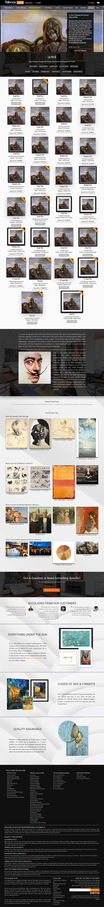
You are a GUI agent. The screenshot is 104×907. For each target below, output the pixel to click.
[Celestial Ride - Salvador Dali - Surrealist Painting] (87, 437)
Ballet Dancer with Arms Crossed (87, 535)
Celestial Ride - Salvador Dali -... (87, 458)
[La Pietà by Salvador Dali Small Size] (16, 86)
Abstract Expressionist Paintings (15, 797)
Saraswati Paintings (35, 787)
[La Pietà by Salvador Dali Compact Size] (88, 87)
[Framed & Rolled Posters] (22, 847)
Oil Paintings (59, 404)
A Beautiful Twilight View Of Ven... (16, 557)
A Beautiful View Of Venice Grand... (40, 556)
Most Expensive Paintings (37, 805)
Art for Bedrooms (58, 777)
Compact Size (88, 97)
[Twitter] (91, 893)
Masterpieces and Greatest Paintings (40, 804)
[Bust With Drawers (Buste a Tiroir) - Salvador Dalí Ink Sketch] (40, 433)
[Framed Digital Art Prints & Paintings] (31, 861)
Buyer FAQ (56, 885)
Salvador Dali (75, 47)
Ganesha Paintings (35, 783)
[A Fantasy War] (87, 548)
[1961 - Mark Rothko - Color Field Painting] (64, 482)
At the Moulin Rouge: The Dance (64, 524)
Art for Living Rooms (58, 775)
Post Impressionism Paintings (15, 792)
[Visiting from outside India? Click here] (44, 827)
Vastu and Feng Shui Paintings (38, 822)
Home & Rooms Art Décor (35, 7)
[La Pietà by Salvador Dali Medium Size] (64, 145)
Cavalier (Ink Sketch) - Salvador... (64, 440)
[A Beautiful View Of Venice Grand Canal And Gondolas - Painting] (40, 548)
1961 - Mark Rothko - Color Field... (63, 500)
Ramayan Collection (35, 811)
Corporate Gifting (81, 777)
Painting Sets (33, 812)
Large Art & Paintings (35, 814)
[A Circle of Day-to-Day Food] (64, 552)
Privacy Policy (57, 894)
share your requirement (34, 658)
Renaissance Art (11, 794)
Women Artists (34, 800)
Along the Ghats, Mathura (17, 524)
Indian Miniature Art (12, 783)
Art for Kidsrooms (58, 780)
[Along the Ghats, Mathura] (17, 515)
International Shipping (59, 895)
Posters (57, 7)
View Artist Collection (80, 51)
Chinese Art (33, 797)
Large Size (40, 127)
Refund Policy (57, 889)
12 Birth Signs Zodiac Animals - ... (16, 494)
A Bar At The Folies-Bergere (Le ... (87, 485)
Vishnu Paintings (34, 782)
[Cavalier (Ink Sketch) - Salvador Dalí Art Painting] (64, 428)
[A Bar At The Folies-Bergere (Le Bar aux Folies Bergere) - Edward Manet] (87, 474)
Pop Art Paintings (11, 790)
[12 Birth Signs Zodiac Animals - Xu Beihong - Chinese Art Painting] (17, 478)
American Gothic (40, 534)
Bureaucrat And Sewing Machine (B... (16, 449)
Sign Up (31, 3)
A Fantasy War (87, 555)
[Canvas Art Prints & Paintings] (25, 853)
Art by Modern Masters (29, 404)
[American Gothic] (40, 520)
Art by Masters (48, 7)
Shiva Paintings (34, 780)
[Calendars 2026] (15, 839)
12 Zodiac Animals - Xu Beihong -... (40, 490)
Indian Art (9, 782)
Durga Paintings (34, 819)
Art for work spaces (58, 788)
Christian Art (33, 795)
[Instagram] (96, 893)
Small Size (16, 96)
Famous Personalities (36, 816)
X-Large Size (16, 279)
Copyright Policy (57, 892)
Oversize (40, 281)
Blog (76, 7)
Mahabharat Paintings (36, 802)
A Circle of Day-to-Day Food (64, 565)
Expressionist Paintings (13, 777)
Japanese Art (33, 792)
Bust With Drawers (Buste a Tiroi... (40, 450)
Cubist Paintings (11, 775)
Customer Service (58, 897)
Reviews (55, 887)
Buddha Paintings (34, 778)
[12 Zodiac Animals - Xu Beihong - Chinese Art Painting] (40, 477)
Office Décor (79, 775)
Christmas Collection (35, 809)
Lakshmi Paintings (35, 785)
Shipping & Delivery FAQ (59, 884)
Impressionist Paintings (13, 778)
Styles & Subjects (8, 7)
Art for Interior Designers (83, 778)
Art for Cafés (56, 787)
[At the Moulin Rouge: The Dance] (64, 515)
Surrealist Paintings (86, 404)
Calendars (91, 8)
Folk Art (9, 787)
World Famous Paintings (36, 799)
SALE (97, 7)
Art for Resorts (57, 785)
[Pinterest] (98, 893)
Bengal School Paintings (36, 794)
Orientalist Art (10, 788)
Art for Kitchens (57, 778)
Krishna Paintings (34, 777)
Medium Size (16, 126)
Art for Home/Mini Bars (59, 782)
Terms (55, 890)
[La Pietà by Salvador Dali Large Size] (40, 116)
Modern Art (10, 785)
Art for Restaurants (58, 783)
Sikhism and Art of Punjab (37, 817)
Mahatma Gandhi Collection (37, 788)
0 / (90, 3)
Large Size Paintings (68, 7)
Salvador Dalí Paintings (71, 404)
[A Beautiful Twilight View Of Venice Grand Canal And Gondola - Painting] (17, 549)
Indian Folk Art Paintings (36, 807)
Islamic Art (10, 780)
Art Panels (33, 775)
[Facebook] (94, 893)
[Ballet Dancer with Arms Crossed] (87, 520)
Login (26, 3)
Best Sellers (83, 7)
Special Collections (21, 7)
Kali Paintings (33, 821)
